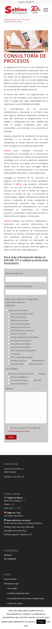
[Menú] (44, 9)
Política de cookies (15, 603)
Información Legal (11, 583)
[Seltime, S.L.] (21, 9)
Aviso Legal (32, 428)
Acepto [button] (41, 621)
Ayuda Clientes (10, 579)
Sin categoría (10, 558)
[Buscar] (37, 9)
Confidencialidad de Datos (18, 431)
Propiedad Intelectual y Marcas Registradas (25, 598)
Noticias (8, 555)
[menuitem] (37, 9)
